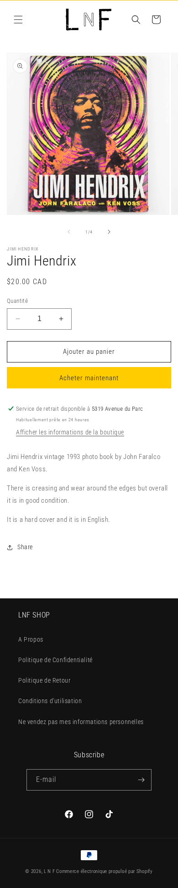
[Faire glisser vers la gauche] (69, 232)
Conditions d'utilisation (50, 700)
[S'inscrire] (141, 780)
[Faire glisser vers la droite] (109, 232)
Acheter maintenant (89, 378)
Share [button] (25, 547)
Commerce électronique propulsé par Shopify (104, 871)
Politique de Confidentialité (55, 659)
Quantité (17, 300)
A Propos (30, 639)
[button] (18, 20)
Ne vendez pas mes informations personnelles (81, 721)
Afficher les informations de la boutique (70, 432)
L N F (50, 871)
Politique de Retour (44, 680)
